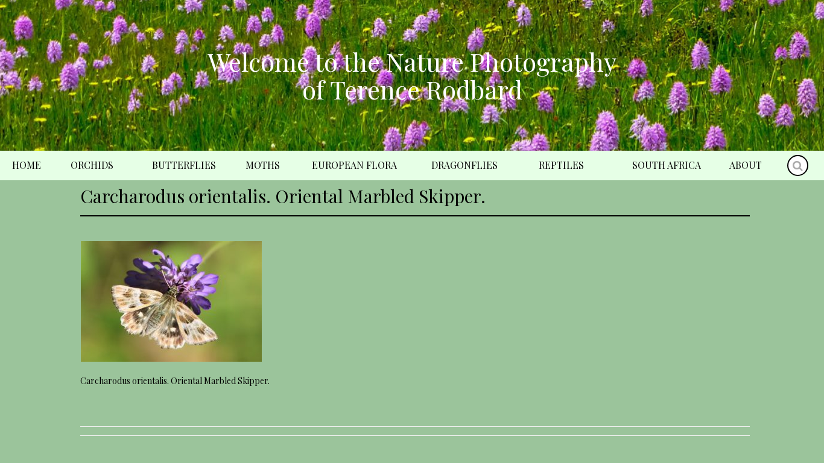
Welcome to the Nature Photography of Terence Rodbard (412, 75)
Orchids (92, 165)
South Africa (666, 165)
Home (26, 165)
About (745, 165)
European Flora (354, 165)
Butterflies (184, 165)
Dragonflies (464, 165)
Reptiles (561, 165)
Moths (263, 165)
